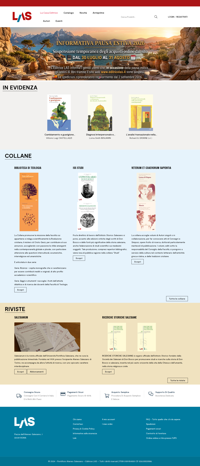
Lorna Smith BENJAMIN (100, 138)
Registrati (182, 16)
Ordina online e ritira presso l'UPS (161, 438)
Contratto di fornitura (156, 433)
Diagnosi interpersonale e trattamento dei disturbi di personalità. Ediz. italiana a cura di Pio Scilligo (100, 135)
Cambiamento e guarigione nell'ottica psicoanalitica (59, 135)
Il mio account (108, 419)
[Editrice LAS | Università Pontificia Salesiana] (24, 422)
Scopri (20, 289)
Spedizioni (150, 424)
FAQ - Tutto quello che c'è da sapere (163, 419)
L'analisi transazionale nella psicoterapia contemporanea (141, 135)
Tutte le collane (177, 298)
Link (74, 438)
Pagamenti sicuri (153, 429)
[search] (156, 16)
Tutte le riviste (177, 380)
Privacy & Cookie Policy (83, 429)
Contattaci (78, 424)
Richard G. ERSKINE (139, 138)
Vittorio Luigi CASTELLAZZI (59, 138)
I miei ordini (107, 424)
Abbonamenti (36, 371)
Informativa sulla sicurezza (85, 433)
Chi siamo (77, 419)
